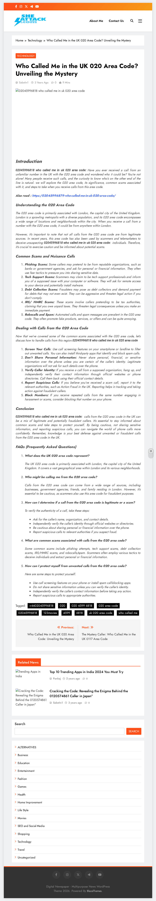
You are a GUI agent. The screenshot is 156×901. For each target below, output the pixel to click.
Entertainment (26, 771)
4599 (66, 613)
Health (21, 795)
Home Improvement (30, 802)
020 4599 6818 (82, 605)
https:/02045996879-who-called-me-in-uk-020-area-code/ (73, 195)
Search (20, 723)
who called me (128, 613)
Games (22, 787)
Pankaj (57, 678)
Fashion (22, 779)
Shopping (24, 834)
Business (23, 755)
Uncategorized (26, 857)
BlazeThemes (94, 891)
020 (62, 605)
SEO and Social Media (31, 826)
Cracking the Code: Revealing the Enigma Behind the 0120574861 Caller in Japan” (89, 693)
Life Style (23, 810)
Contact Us (116, 21)
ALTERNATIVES (27, 747)
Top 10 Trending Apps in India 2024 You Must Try (86, 671)
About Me (96, 21)
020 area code (108, 605)
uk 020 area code (100, 613)
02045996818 (27, 613)
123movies (50, 613)
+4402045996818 (41, 605)
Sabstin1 (23, 82)
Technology (26, 56)
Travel (21, 850)
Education (24, 763)
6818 (79, 613)
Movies (22, 818)
